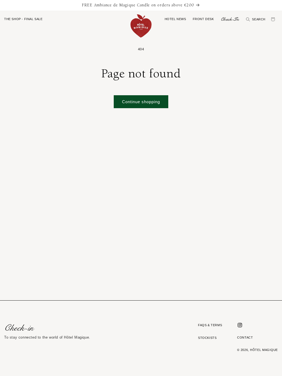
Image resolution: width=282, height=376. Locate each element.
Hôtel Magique (264, 350)
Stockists (207, 337)
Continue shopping (141, 101)
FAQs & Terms (210, 325)
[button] (23, 19)
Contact (245, 337)
